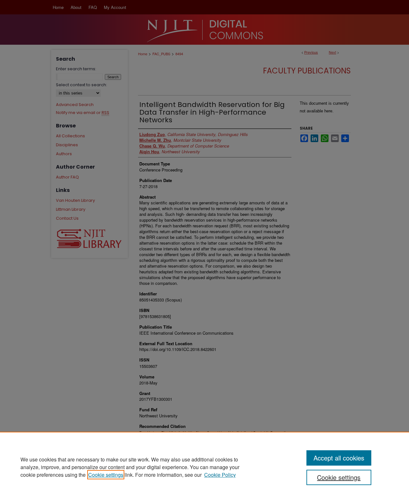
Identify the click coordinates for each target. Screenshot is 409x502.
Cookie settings (105, 474)
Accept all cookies (338, 457)
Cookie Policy (220, 474)
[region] (204, 467)
